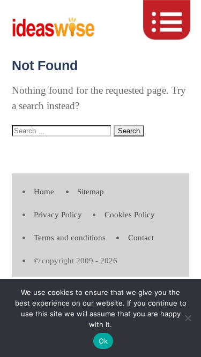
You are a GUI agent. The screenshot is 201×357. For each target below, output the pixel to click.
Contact (141, 237)
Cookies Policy (130, 214)
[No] (187, 318)
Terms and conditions (70, 237)
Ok (103, 341)
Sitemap (90, 191)
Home (44, 191)
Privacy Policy (58, 214)
